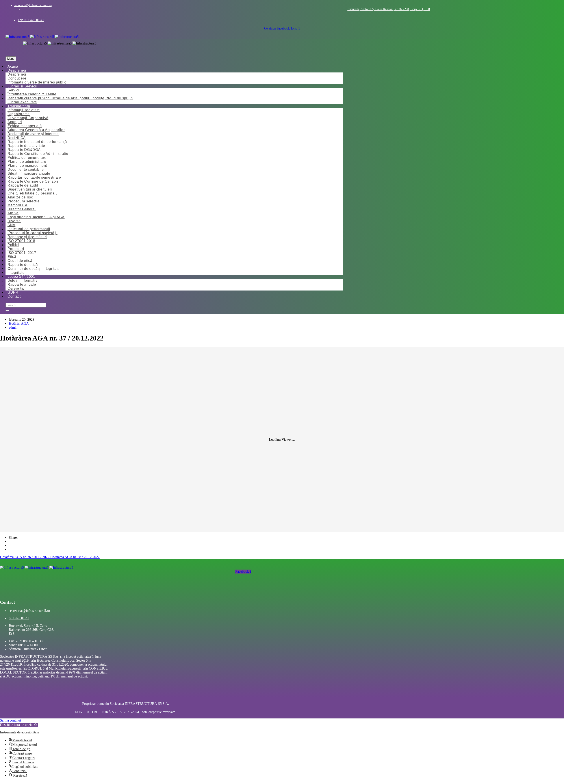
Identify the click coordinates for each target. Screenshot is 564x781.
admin (13, 327)
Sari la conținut (10, 720)
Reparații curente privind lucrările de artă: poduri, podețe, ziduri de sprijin (70, 98)
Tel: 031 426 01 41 (31, 20)
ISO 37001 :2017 (21, 253)
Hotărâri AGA (19, 323)
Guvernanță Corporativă (27, 118)
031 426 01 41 (19, 618)
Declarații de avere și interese (33, 134)
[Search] (7, 310)
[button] (19, 725)
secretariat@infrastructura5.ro (33, 5)
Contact (14, 296)
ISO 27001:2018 (21, 241)
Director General (21, 209)
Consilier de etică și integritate (33, 268)
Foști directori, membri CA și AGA (36, 217)
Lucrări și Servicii (22, 86)
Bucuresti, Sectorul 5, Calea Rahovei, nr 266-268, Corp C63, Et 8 (388, 9)
